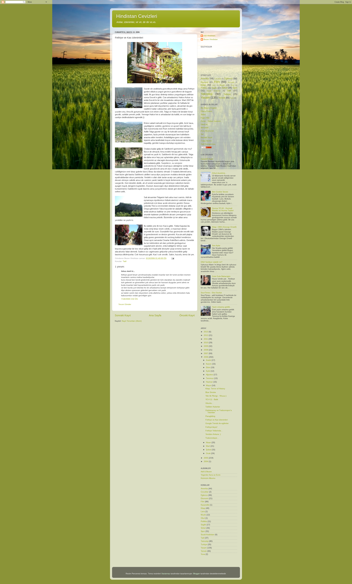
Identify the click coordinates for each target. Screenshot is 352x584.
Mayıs (209, 385)
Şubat (209, 450)
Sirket (224, 87)
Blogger (196, 574)
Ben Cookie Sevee (220, 192)
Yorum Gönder (124, 304)
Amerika (205, 78)
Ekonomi (204, 82)
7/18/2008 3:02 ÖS (129, 299)
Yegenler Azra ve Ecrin (210, 475)
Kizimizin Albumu (208, 478)
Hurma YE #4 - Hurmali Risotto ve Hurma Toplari (223, 209)
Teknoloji (206, 94)
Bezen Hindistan (211, 39)
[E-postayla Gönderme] (173, 258)
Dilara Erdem (206, 111)
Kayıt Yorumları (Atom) (132, 321)
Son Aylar (216, 246)
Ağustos (210, 375)
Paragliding (210, 416)
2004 (206, 461)
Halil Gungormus (208, 144)
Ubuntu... (209, 403)
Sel (202, 134)
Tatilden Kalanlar (212, 407)
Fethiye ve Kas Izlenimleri (216, 420)
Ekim (208, 367)
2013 (206, 332)
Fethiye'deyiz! (211, 427)
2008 (206, 350)
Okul (232, 85)
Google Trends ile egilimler (217, 423)
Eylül (208, 371)
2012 (206, 335)
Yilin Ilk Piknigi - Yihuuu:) (215, 396)
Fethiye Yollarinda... (214, 431)
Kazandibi (231, 82)
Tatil (124, 261)
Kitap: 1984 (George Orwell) (224, 227)
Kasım (209, 364)
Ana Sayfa (155, 315)
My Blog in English (209, 108)
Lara (213, 85)
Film (217, 82)
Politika (204, 88)
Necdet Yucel (206, 137)
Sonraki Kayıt (123, 315)
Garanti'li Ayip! (207, 159)
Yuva (232, 98)
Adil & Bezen (206, 472)
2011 (206, 339)
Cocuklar (217, 79)
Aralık (208, 360)
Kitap (203, 85)
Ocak (208, 453)
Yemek (221, 97)
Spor (235, 87)
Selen (203, 115)
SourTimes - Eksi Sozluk (211, 293)
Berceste (204, 128)
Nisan (208, 442)
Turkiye (227, 94)
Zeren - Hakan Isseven (211, 121)
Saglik (214, 88)
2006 (206, 357)
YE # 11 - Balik (211, 399)
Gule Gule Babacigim (221, 276)
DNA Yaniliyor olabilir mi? (211, 262)
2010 (206, 343)
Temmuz (210, 378)
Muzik (222, 85)
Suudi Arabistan (214, 91)
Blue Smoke (210, 392)
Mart (208, 446)
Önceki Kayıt (187, 315)
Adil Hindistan (209, 36)
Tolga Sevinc (206, 141)
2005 (206, 458)
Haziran (209, 382)
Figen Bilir (205, 118)
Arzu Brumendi (207, 131)
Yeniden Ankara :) (213, 434)
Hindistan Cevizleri (136, 16)
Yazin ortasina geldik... (222, 307)
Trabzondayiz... (212, 438)
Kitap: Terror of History (215, 389)
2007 (206, 353)
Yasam (205, 97)
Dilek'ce (204, 124)
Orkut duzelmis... (219, 173)
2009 (206, 346)
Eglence (228, 78)
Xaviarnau (165, 574)
